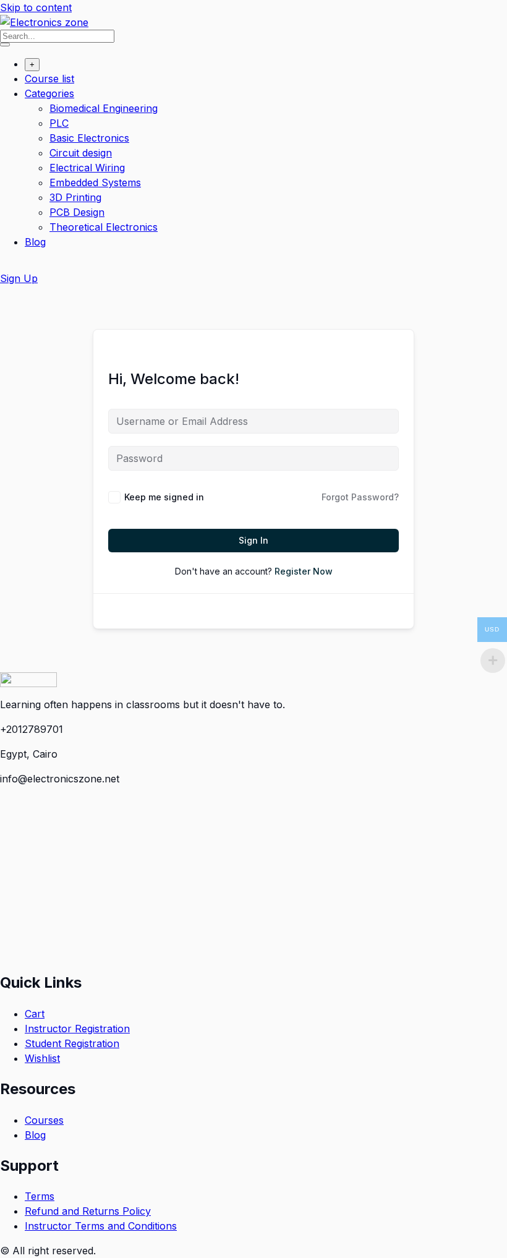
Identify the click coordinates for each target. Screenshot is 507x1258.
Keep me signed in (164, 497)
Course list (49, 78)
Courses (44, 1120)
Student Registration (72, 1043)
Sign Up (19, 278)
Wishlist (42, 1058)
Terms (39, 1196)
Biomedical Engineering (103, 108)
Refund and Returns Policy (88, 1211)
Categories (49, 93)
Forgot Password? (360, 497)
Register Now (304, 571)
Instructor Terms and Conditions (101, 1226)
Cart (35, 1014)
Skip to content (36, 7)
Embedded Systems (95, 182)
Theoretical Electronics (103, 227)
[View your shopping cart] (6, 267)
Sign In (253, 540)
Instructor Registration (77, 1028)
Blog (35, 242)
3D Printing (75, 197)
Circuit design (80, 153)
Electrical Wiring (87, 167)
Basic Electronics (89, 138)
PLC (59, 123)
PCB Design (76, 212)
